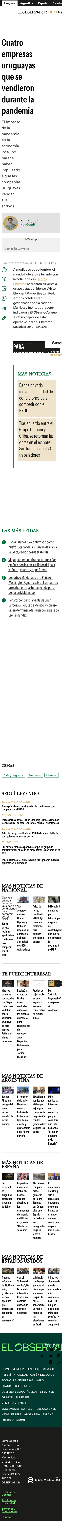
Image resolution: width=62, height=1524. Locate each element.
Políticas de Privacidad (9, 1502)
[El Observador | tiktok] (42, 1355)
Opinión (7, 1397)
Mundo (29, 1386)
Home (6, 1369)
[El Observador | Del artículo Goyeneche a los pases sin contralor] (54, 986)
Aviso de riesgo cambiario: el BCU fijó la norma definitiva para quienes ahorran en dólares (30, 835)
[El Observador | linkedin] (50, 1355)
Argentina (32, 1414)
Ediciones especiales (17, 1408)
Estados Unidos (13, 1420)
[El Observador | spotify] (58, 1355)
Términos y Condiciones (9, 1510)
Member (51, 775)
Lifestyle (47, 1391)
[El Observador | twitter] (38, 1349)
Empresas (35, 775)
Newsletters (11, 1414)
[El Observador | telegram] (50, 1362)
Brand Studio (12, 1386)
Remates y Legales (15, 1403)
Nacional (21, 1374)
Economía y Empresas (18, 1380)
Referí (6, 1374)
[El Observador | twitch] (58, 1362)
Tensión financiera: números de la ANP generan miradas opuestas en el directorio (30, 861)
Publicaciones (45, 1408)
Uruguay (9, 3)
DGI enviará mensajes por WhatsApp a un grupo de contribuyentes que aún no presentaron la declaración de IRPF (31, 849)
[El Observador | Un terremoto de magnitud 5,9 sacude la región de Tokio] (8, 1178)
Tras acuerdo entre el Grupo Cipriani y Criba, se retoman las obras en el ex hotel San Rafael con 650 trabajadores (30, 821)
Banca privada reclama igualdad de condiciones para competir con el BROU (28, 808)
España (48, 1414)
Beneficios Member (40, 1369)
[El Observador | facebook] (44, 1349)
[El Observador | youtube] (58, 1349)
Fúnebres (22, 1397)
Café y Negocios (13, 775)
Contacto (7, 1517)
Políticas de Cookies (9, 1493)
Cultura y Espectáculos (19, 1391)
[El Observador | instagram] (51, 1349)
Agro (40, 1380)
